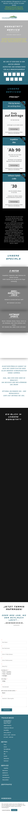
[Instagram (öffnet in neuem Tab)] (14, 10)
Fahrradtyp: (4, 679)
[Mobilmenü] (25, 16)
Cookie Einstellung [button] (6, 810)
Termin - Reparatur (6, 673)
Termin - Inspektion (6, 672)
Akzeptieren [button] (14, 810)
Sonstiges (4, 675)
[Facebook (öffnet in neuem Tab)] (11, 10)
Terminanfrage (14, 129)
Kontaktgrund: (4, 670)
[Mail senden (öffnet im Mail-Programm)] (17, 10)
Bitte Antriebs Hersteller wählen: (8, 690)
